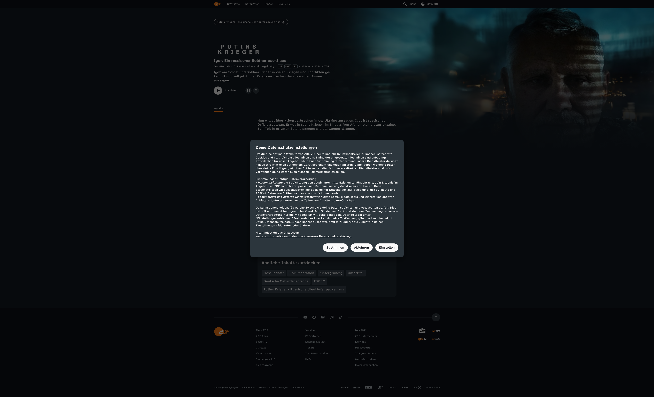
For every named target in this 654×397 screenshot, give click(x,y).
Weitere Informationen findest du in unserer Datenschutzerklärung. (304, 236)
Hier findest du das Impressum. (278, 232)
